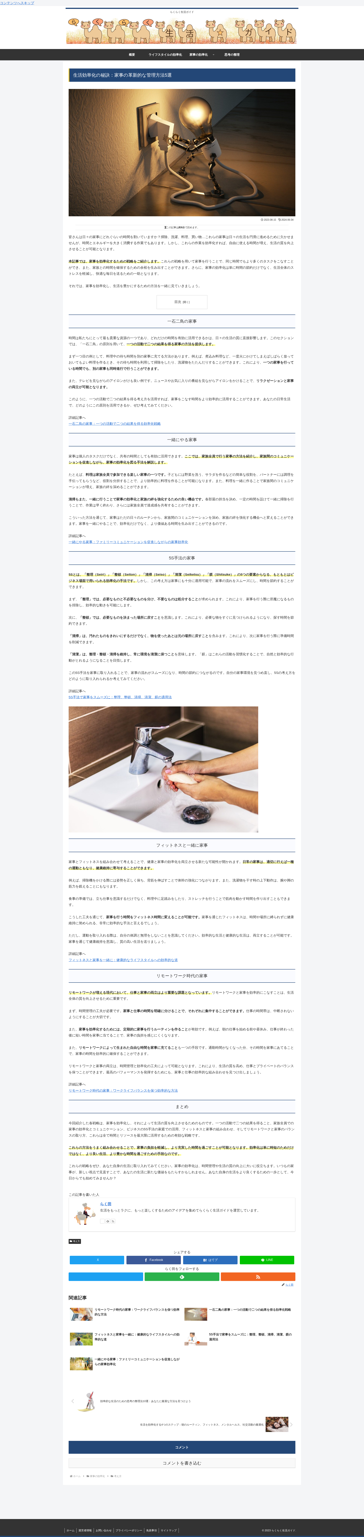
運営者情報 (85, 1530)
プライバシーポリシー (129, 1530)
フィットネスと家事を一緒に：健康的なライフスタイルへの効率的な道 (123, 960)
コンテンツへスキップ (17, 3)
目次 (177, 302)
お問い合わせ (104, 1530)
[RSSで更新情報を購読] (113, 1221)
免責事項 (151, 1530)
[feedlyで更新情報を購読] (107, 1221)
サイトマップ (169, 1530)
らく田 (105, 1204)
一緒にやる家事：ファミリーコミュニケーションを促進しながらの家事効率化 (128, 542)
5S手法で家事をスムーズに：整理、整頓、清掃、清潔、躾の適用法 (120, 697)
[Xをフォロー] (102, 1221)
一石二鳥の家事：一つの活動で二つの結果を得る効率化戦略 (115, 424)
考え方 (76, 1241)
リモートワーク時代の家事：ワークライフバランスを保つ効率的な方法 (123, 1090)
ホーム (71, 1530)
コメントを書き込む (182, 1463)
